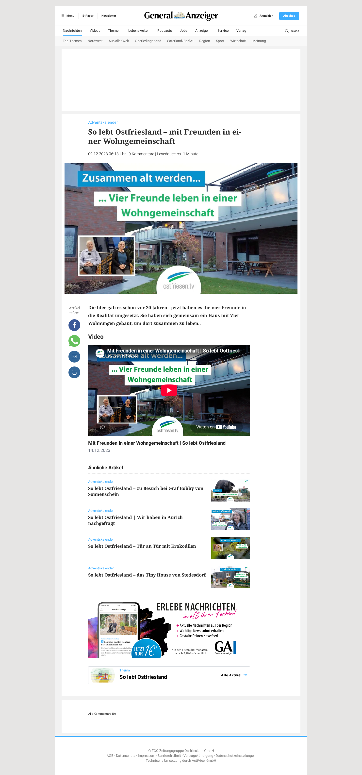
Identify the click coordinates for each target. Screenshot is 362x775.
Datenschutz (125, 755)
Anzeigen (202, 30)
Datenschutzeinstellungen (236, 755)
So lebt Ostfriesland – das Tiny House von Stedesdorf (147, 575)
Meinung (259, 41)
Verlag (241, 30)
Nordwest (95, 41)
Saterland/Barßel (180, 41)
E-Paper (87, 16)
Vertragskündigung (198, 755)
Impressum (146, 755)
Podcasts (164, 30)
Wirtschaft (238, 41)
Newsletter (108, 16)
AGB (110, 755)
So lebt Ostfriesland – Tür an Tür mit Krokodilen (142, 546)
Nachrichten (72, 30)
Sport (220, 41)
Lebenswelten (138, 30)
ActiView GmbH (204, 760)
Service (223, 30)
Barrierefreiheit (169, 755)
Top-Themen (72, 41)
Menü (70, 16)
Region (204, 41)
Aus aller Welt (119, 41)
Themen (114, 30)
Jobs (183, 30)
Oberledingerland (148, 41)
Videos (95, 30)
